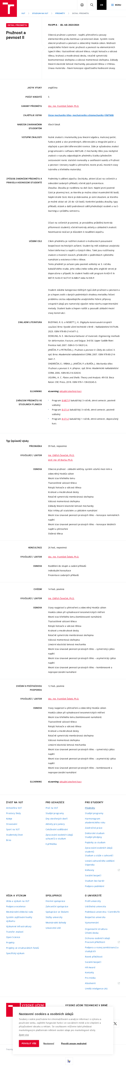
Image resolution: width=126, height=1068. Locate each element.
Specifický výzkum (15, 953)
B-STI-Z (65, 418)
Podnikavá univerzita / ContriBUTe (102, 911)
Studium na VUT (40, 13)
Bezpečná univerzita (95, 917)
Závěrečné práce (93, 827)
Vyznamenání (91, 922)
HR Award (90, 967)
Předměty (60, 13)
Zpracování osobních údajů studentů (98, 849)
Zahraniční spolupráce (57, 906)
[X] (115, 1023)
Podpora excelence (16, 906)
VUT (23, 13)
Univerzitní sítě (53, 927)
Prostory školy (13, 813)
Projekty (10, 942)
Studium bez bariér (94, 880)
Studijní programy (55, 813)
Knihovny (93, 870)
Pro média (90, 977)
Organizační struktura (96, 929)
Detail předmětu (80, 13)
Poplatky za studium (95, 842)
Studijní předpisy (93, 837)
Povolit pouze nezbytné (74, 1043)
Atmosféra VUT (14, 807)
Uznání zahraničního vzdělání (99, 860)
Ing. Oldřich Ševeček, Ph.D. (61, 455)
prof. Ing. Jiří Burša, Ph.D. (60, 459)
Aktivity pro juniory (55, 824)
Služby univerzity (54, 917)
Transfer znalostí (14, 931)
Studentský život (14, 834)
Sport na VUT (13, 829)
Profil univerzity (93, 901)
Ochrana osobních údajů (97, 938)
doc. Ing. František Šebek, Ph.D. (63, 106)
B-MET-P (66, 400)
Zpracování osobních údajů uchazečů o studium (59, 836)
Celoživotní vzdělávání (57, 829)
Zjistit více (24, 1035)
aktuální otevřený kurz (70, 391)
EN (101, 5)
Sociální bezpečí (93, 875)
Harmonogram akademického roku (95, 820)
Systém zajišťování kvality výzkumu (19, 919)
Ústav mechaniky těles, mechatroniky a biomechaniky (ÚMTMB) (81, 115)
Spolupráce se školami (57, 911)
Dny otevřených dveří (57, 818)
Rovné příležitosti (93, 956)
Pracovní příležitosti (99, 942)
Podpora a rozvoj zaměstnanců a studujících (101, 949)
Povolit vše (29, 1043)
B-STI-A (65, 409)
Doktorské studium (94, 833)
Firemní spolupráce (55, 901)
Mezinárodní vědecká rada (19, 911)
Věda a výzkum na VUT (18, 901)
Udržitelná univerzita (95, 906)
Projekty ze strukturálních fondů (22, 947)
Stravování (11, 824)
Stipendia (89, 864)
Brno (8, 840)
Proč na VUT (52, 807)
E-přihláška (51, 843)
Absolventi (94, 983)
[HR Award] (69, 1061)
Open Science (13, 937)
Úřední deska (91, 932)
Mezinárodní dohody (56, 922)
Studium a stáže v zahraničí (99, 855)
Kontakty (89, 972)
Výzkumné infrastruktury (18, 926)
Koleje (9, 818)
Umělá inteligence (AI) (96, 988)
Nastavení (48, 1043)
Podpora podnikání (94, 886)
